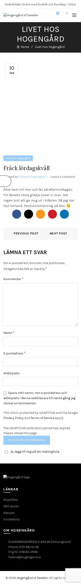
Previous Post (26, 233)
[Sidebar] (5, 181)
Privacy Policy (13, 418)
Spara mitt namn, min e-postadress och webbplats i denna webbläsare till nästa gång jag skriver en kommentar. (39, 398)
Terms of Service (42, 418)
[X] (28, 214)
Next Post (58, 233)
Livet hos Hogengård (50, 47)
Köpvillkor (10, 500)
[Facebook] (16, 214)
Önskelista (11, 519)
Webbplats (11, 373)
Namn (9, 332)
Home (25, 47)
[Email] (40, 214)
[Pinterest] (52, 214)
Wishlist (57, 13)
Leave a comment (63, 176)
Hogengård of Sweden (32, 578)
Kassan (9, 513)
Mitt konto (11, 506)
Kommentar (13, 279)
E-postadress (14, 353)
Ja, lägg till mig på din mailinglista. (35, 452)
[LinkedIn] (64, 214)
